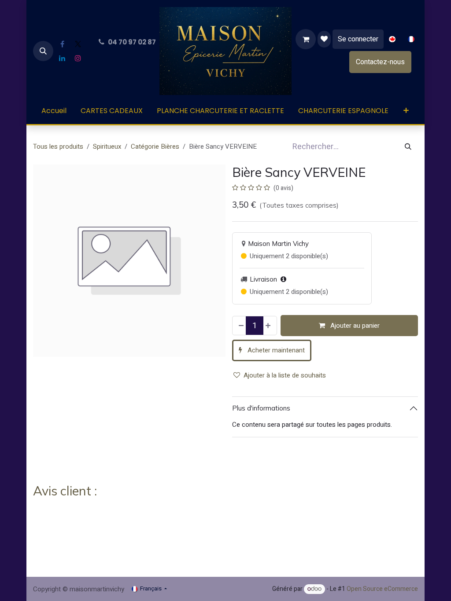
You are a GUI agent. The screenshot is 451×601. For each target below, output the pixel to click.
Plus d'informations (261, 408)
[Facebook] (62, 44)
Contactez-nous (380, 62)
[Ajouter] (269, 325)
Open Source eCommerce (382, 589)
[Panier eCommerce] (306, 39)
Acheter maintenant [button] (275, 350)
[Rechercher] (408, 147)
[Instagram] (78, 58)
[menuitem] (392, 39)
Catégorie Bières (155, 146)
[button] (43, 51)
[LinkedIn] (62, 58)
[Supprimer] (240, 325)
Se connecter (358, 39)
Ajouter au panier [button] (354, 325)
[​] (324, 39)
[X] (78, 44)
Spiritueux (107, 146)
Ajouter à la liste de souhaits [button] (285, 375)
